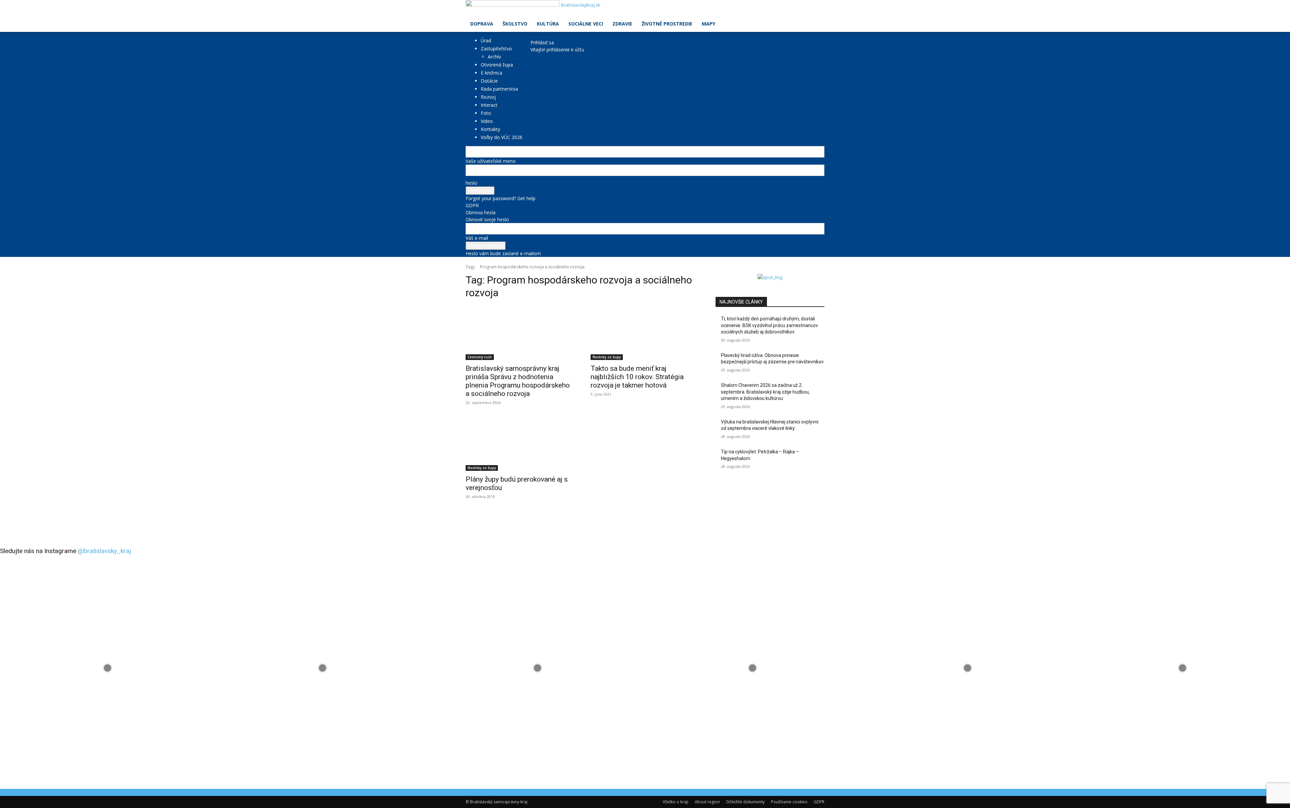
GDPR (472, 205)
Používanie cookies (789, 802)
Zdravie (622, 23)
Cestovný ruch (480, 357)
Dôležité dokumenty (745, 802)
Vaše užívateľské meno (491, 161)
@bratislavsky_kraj (104, 551)
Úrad (486, 40)
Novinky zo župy (607, 357)
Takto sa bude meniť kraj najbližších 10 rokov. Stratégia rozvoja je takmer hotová (637, 376)
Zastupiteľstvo (496, 48)
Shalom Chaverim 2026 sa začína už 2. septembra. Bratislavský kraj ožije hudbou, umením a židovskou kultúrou (765, 392)
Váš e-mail (477, 238)
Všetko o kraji (675, 802)
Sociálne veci (585, 23)
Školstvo (515, 23)
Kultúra (548, 23)
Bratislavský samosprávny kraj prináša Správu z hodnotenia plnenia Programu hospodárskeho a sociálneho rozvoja (518, 381)
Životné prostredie (667, 23)
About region (707, 802)
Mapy (708, 23)
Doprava (481, 23)
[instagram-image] (107, 667)
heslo (471, 183)
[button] (816, 8)
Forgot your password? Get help (500, 198)
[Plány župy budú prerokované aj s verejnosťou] (520, 443)
